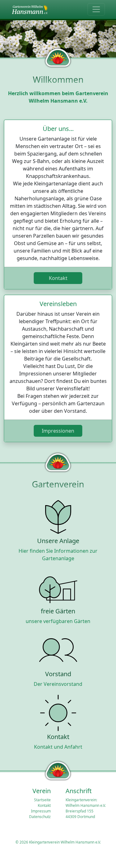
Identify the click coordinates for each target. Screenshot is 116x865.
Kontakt (58, 278)
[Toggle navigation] (96, 9)
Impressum (41, 811)
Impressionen (58, 430)
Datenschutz (40, 816)
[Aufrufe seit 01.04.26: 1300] (30, 9)
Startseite (42, 799)
